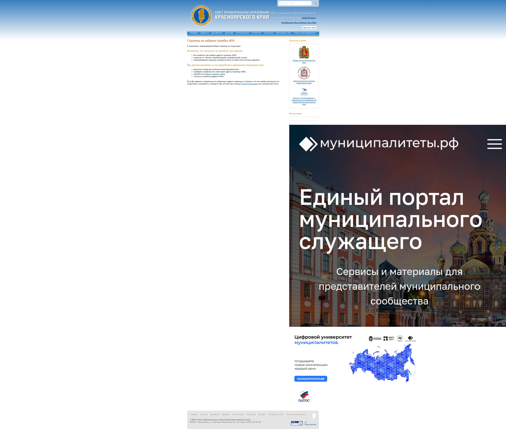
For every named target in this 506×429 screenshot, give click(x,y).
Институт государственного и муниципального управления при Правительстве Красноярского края (304, 101)
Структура (256, 33)
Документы (216, 33)
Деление (229, 33)
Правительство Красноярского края (304, 62)
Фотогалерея (242, 33)
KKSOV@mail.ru (309, 18)
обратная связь (309, 28)
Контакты (268, 33)
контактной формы (249, 84)
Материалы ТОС (283, 33)
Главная (194, 33)
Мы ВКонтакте (287, 23)
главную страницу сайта (214, 74)
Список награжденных (305, 33)
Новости (204, 33)
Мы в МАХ (311, 23)
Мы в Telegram (300, 23)
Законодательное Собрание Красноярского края (304, 82)
